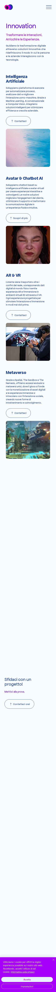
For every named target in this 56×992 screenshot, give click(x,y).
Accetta (27, 979)
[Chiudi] (51, 961)
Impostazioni (27, 986)
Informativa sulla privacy (23, 971)
